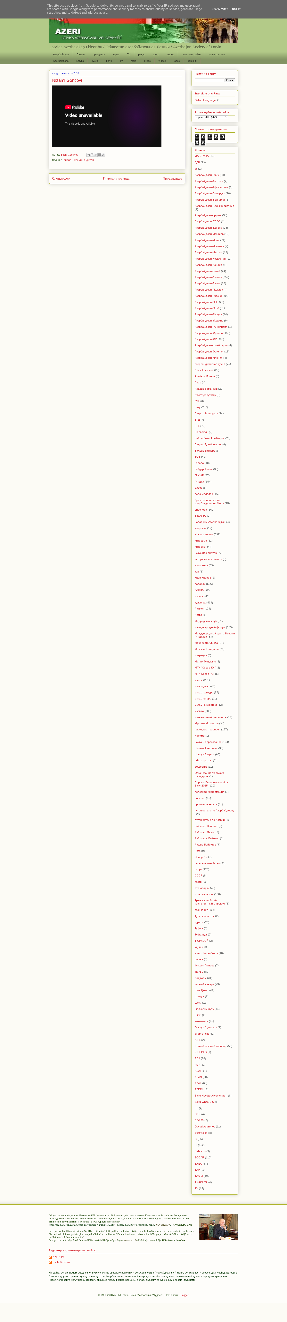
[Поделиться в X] (96, 155)
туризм (199, 922)
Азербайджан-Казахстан (210, 258)
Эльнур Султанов (206, 1027)
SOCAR (199, 1157)
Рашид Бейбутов (205, 844)
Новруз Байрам (204, 754)
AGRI (198, 1064)
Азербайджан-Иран (207, 240)
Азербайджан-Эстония (209, 351)
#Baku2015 (202, 156)
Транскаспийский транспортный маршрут (210, 902)
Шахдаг (199, 996)
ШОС (198, 1015)
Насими (200, 735)
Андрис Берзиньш (206, 388)
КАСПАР (200, 590)
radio (133, 60)
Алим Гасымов (204, 370)
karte (109, 60)
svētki (95, 60)
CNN (198, 1114)
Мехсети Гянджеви (207, 649)
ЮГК (198, 1039)
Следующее (61, 178)
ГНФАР (199, 475)
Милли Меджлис (205, 661)
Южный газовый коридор (210, 1046)
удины (199, 947)
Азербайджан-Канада (208, 264)
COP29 (199, 1120)
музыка (199, 711)
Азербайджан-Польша (209, 289)
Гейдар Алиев (203, 469)
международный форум (210, 627)
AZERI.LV (58, 1257)
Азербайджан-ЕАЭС (207, 221)
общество (201, 766)
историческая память (208, 559)
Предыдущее (172, 178)
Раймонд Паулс (205, 832)
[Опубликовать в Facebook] (99, 155)
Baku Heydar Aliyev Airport (211, 1095)
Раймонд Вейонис (206, 826)
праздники (99, 54)
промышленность (206, 804)
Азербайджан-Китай (207, 271)
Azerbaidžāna (61, 60)
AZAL (198, 1083)
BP (196, 1108)
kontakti (192, 60)
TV (128, 54)
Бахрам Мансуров (206, 413)
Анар (198, 382)
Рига (198, 850)
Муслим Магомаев (206, 723)
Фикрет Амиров (204, 965)
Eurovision (201, 1132)
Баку (198, 407)
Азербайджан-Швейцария (211, 345)
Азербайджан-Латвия (208, 277)
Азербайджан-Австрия (209, 181)
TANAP (199, 1163)
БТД (197, 419)
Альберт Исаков (205, 376)
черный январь (204, 984)
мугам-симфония (206, 704)
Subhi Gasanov (61, 1262)
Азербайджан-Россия (208, 295)
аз (196, 168)
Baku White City (204, 1101)
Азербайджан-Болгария (210, 199)
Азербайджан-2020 (207, 174)
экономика (201, 1021)
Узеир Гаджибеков (206, 953)
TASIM (199, 1176)
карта (116, 54)
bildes (147, 60)
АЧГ (197, 401)
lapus (177, 60)
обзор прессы (203, 760)
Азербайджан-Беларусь (210, 193)
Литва (198, 614)
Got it (236, 9)
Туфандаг (201, 934)
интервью (201, 540)
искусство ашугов (206, 552)
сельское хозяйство (207, 863)
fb (196, 1139)
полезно (200, 798)
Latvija (80, 60)
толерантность (204, 894)
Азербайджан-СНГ (206, 302)
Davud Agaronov (205, 1126)
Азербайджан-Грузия (208, 215)
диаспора (201, 509)
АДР (197, 162)
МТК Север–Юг (204, 673)
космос (199, 596)
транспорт (201, 909)
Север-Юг (201, 857)
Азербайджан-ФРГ (206, 339)
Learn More (220, 9)
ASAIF (198, 1070)
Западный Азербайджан (210, 521)
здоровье (200, 528)
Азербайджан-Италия (208, 252)
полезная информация (209, 791)
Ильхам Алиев (204, 534)
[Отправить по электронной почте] (88, 155)
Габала (199, 462)
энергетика (202, 1033)
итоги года (201, 565)
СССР (198, 875)
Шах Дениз (202, 990)
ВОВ (197, 456)
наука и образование (208, 741)
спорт (198, 869)
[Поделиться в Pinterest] (103, 155)
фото (156, 54)
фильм (199, 971)
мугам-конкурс (204, 692)
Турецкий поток (204, 916)
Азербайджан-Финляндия (211, 326)
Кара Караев (203, 577)
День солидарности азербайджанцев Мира (209, 502)
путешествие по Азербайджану (214, 810)
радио (141, 54)
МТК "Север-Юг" (205, 667)
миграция (201, 655)
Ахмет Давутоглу (205, 394)
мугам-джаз (202, 686)
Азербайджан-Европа (208, 227)
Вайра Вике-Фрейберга (210, 438)
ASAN (198, 1077)
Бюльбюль (201, 431)
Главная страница (116, 178)
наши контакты (217, 54)
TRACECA (201, 1182)
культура (200, 602)
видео (170, 54)
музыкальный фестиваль (210, 717)
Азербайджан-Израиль (209, 233)
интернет (200, 546)
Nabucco (200, 1151)
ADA (197, 1058)
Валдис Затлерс (205, 450)
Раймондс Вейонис (207, 838)
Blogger (184, 1295)
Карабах (200, 583)
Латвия (81, 54)
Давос (198, 487)
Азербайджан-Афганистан (211, 187)
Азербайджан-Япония (209, 357)
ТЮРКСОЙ (202, 940)
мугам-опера (203, 698)
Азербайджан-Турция (208, 314)
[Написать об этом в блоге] (92, 155)
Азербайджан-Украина (209, 320)
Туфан (199, 928)
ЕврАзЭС (200, 515)
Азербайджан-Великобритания (214, 205)
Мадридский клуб (206, 621)
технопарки (202, 888)
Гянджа (67, 160)
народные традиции (207, 729)
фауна (199, 959)
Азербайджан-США (207, 308)
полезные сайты (191, 54)
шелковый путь (204, 1008)
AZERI (199, 1089)
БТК (197, 425)
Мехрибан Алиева (206, 642)
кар (197, 571)
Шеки (198, 1002)
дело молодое (204, 493)
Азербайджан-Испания (209, 246)
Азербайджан (61, 54)
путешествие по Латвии (210, 819)
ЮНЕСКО (201, 1052)
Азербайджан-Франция (209, 333)
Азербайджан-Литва (207, 283)
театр (198, 881)
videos (162, 60)
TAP (197, 1169)
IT (196, 1145)
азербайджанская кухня (210, 364)
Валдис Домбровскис (208, 444)
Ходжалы (200, 977)
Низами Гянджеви (83, 160)
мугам (198, 680)
